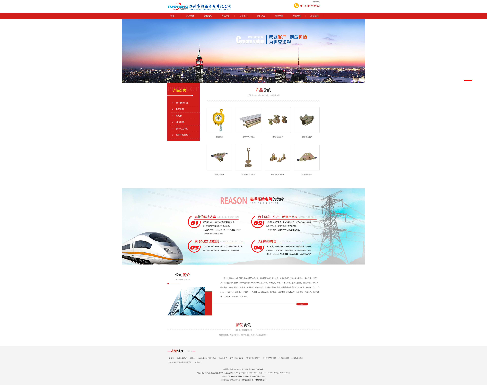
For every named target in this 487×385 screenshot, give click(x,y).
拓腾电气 (198, 362)
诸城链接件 (233, 376)
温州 (253, 380)
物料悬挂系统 (182, 103)
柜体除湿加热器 (297, 358)
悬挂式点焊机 (182, 128)
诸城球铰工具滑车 (248, 174)
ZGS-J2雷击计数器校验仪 (207, 358)
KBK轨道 (180, 122)
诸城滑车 (241, 376)
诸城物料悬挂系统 (258, 376)
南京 (260, 380)
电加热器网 (223, 358)
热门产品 (261, 16)
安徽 (246, 380)
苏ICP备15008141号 (256, 369)
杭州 (249, 380)
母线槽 (171, 358)
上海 (235, 380)
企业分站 (316, 2)
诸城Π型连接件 (306, 137)
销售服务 (208, 16)
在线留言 (297, 16)
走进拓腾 (190, 16)
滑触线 (192, 358)
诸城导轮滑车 (219, 174)
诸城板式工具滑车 (277, 174)
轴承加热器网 (284, 358)
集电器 (179, 116)
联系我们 (314, 16)
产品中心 (226, 16)
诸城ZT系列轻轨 (249, 137)
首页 (172, 16)
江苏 (231, 380)
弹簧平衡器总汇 (183, 135)
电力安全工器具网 (269, 358)
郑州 (264, 380)
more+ (302, 304)
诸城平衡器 (219, 137)
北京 (242, 380)
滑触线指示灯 (182, 358)
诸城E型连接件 (277, 137)
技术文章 (279, 16)
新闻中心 (243, 16)
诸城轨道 (248, 376)
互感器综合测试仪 (253, 358)
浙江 (238, 380)
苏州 (257, 380)
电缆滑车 (180, 109)
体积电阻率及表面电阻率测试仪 (180, 362)
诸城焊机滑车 (307, 174)
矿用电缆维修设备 (236, 358)
